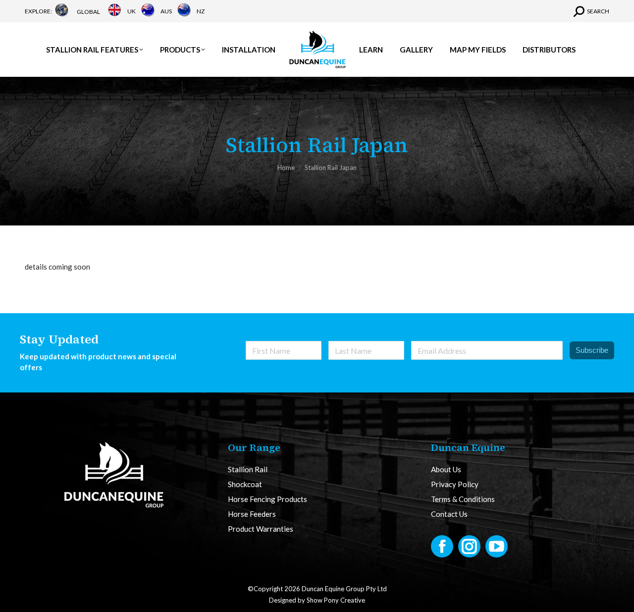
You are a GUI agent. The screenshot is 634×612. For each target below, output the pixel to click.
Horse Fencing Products (267, 499)
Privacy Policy (454, 484)
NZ (201, 11)
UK (131, 11)
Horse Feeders (252, 514)
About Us (446, 469)
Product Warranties (260, 529)
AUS (166, 11)
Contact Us (449, 514)
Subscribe (592, 350)
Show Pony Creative (336, 600)
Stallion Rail (247, 469)
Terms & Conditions (463, 499)
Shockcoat (245, 484)
